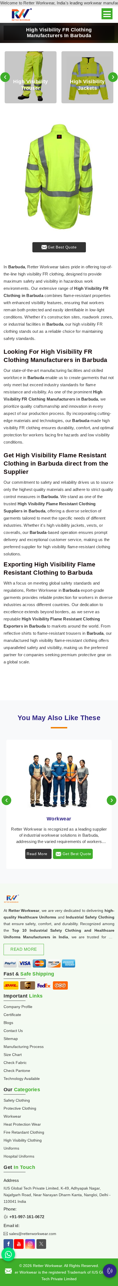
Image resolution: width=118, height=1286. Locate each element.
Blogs (8, 1022)
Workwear (59, 819)
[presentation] (5, 77)
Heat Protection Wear (22, 1124)
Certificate (12, 1014)
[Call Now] (110, 1271)
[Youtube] (19, 1244)
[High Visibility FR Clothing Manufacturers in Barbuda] (59, 176)
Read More (37, 854)
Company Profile (18, 1006)
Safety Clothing (17, 1100)
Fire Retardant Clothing (24, 1132)
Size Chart (13, 1054)
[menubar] (107, 13)
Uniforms (11, 1148)
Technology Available (22, 1078)
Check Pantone (17, 1070)
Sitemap (11, 1038)
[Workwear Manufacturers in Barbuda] (59, 774)
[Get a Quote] (8, 1271)
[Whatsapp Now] (8, 1254)
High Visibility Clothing (23, 1140)
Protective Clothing (20, 1108)
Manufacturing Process (24, 1046)
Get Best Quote (62, 247)
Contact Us (13, 1030)
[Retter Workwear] (21, 14)
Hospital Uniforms (19, 1156)
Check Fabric (15, 1062)
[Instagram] (30, 1244)
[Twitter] (41, 1244)
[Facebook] (8, 1244)
